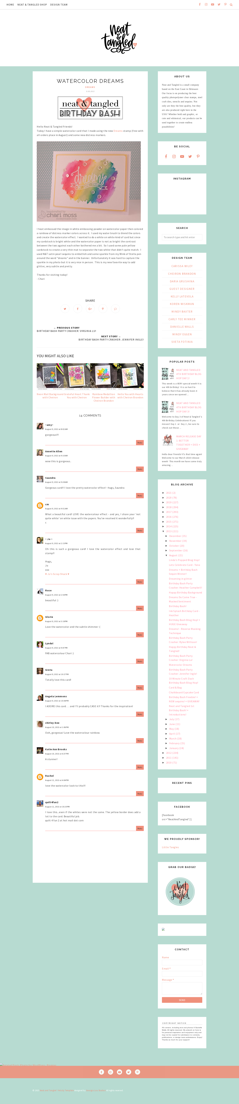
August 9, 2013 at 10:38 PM (57, 701)
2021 (169, 492)
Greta (49, 669)
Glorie (49, 616)
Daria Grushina (182, 281)
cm (47, 504)
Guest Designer (182, 289)
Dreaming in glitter (180, 578)
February (174, 743)
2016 (169, 516)
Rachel (49, 775)
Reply (140, 442)
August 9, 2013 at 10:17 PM (57, 674)
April (172, 733)
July (172, 719)
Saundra (50, 477)
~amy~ (49, 424)
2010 (169, 762)
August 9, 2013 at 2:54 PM (56, 595)
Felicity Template (66, 1090)
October (174, 545)
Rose (48, 590)
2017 (169, 511)
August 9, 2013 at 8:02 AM (56, 429)
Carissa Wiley (182, 266)
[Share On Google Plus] (90, 308)
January (174, 748)
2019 (169, 502)
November (175, 540)
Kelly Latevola (182, 296)
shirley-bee (52, 722)
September (176, 550)
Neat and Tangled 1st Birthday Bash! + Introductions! (181, 710)
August (173, 555)
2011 (169, 757)
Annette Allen (53, 451)
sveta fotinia (182, 342)
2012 (169, 752)
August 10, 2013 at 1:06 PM (57, 727)
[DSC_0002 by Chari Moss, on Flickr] (89, 220)
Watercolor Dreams (180, 664)
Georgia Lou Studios (96, 1090)
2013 (169, 531)
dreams (90, 87)
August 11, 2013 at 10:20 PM (57, 806)
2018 (169, 507)
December (175, 536)
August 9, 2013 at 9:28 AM (56, 482)
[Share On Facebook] (77, 308)
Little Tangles (170, 847)
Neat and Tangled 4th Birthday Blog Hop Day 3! (188, 407)
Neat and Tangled (48, 1090)
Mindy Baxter (182, 311)
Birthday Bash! (177, 606)
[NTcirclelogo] (180, 909)
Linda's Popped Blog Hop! (184, 560)
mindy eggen (182, 334)
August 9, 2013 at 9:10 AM (56, 455)
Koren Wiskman (182, 304)
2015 (169, 521)
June (172, 724)
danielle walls (182, 326)
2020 (169, 497)
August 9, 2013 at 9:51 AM (56, 508)
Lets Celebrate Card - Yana (184, 564)
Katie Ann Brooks (56, 749)
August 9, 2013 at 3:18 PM (56, 621)
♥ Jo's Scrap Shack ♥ (57, 574)
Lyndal (49, 643)
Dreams (118, 130)
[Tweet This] (65, 308)
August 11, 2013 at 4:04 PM (57, 780)
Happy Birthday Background (185, 592)
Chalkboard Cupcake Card (184, 692)
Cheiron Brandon (182, 274)
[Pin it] (103, 308)
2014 (169, 526)
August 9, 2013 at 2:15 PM (56, 543)
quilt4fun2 (51, 802)
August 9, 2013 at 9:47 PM (56, 648)
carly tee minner (182, 319)
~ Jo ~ (48, 539)
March (173, 738)
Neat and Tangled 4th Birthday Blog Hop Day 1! (188, 374)
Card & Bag (175, 687)
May (171, 728)
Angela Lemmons (56, 696)
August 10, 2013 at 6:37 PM (57, 753)
